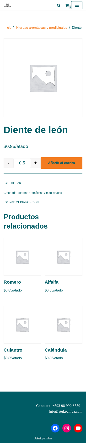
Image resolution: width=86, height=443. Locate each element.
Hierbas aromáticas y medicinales (41, 27)
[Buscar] (58, 5)
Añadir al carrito (61, 163)
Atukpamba (43, 438)
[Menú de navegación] (76, 5)
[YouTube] (78, 428)
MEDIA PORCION (27, 202)
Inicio (7, 27)
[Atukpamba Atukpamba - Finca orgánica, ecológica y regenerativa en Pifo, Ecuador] (9, 5)
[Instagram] (66, 428)
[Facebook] (55, 428)
